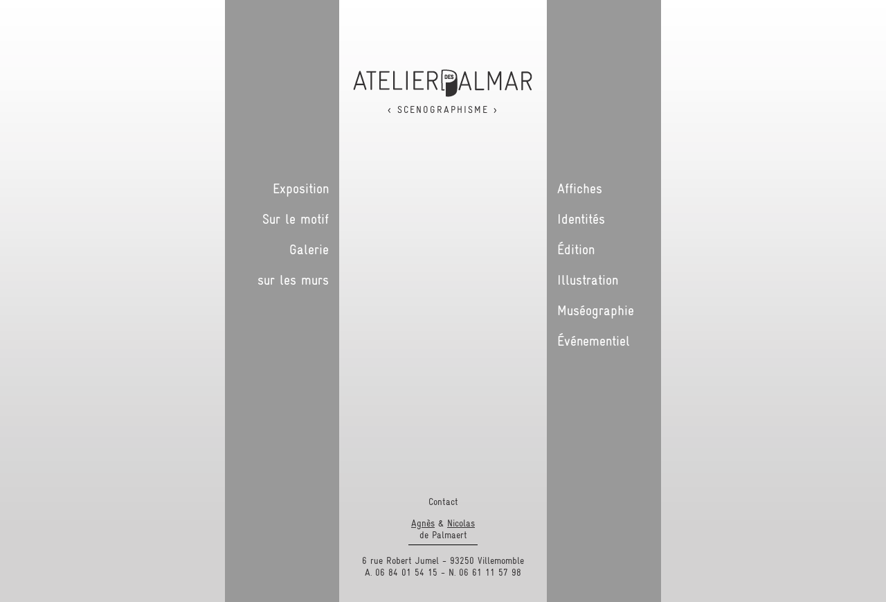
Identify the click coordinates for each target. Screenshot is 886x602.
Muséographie (595, 310)
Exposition (301, 188)
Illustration (587, 279)
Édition (576, 249)
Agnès (423, 523)
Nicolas (461, 523)
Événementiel (593, 340)
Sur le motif (295, 219)
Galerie (309, 249)
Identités (581, 219)
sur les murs (293, 279)
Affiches (579, 188)
